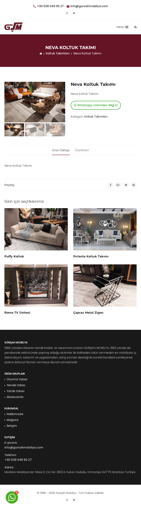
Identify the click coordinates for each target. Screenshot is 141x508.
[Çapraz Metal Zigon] (105, 285)
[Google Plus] (118, 185)
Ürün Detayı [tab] (61, 150)
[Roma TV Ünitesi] (36, 285)
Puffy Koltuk (14, 256)
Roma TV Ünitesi (17, 312)
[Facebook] (110, 185)
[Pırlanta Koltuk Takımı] (105, 229)
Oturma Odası (17, 379)
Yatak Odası (15, 391)
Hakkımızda (15, 414)
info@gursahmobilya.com (89, 6)
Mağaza (12, 420)
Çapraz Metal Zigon (88, 312)
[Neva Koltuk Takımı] (34, 102)
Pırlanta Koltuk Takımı (91, 256)
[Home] (40, 53)
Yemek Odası (16, 385)
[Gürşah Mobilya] (14, 27)
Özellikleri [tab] (82, 150)
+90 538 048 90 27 (50, 6)
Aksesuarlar (15, 397)
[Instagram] (67, 13)
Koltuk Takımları (58, 53)
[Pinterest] (74, 13)
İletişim (12, 426)
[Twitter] (126, 185)
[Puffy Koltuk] (36, 229)
